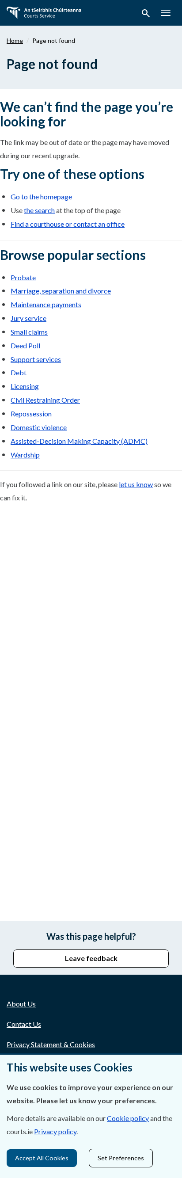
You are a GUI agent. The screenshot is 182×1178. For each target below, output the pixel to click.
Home (15, 40)
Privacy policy (55, 1131)
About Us (21, 1003)
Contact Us (24, 1024)
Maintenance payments (46, 304)
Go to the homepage (41, 196)
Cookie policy (128, 1118)
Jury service (28, 318)
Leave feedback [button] (91, 958)
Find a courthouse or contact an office (68, 224)
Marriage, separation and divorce (61, 290)
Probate (23, 277)
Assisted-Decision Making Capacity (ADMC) (79, 441)
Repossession (31, 413)
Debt (19, 372)
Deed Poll (25, 345)
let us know (136, 484)
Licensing (25, 386)
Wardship (25, 454)
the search (39, 210)
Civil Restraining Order (45, 400)
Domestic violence (39, 427)
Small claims (29, 332)
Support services (36, 359)
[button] (145, 14)
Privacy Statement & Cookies (51, 1044)
